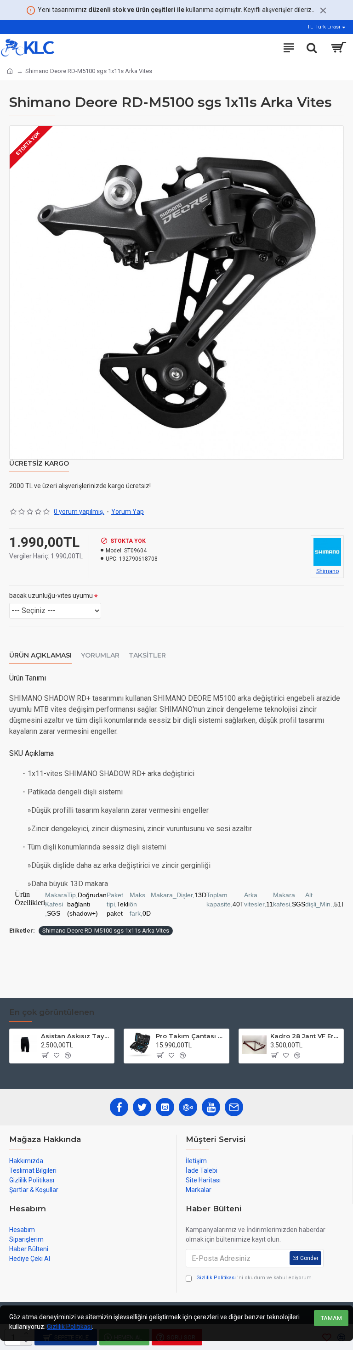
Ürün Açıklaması (40, 655)
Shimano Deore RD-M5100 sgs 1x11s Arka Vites (105, 930)
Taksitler (147, 655)
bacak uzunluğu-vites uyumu (51, 595)
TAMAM (331, 1318)
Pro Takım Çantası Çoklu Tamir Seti (191, 1036)
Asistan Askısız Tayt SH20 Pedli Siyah (76, 1036)
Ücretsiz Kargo (39, 463)
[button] (176, 904)
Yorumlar (100, 655)
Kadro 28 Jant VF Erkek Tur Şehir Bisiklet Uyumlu (305, 1036)
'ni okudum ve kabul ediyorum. (254, 1278)
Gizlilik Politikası (69, 1326)
